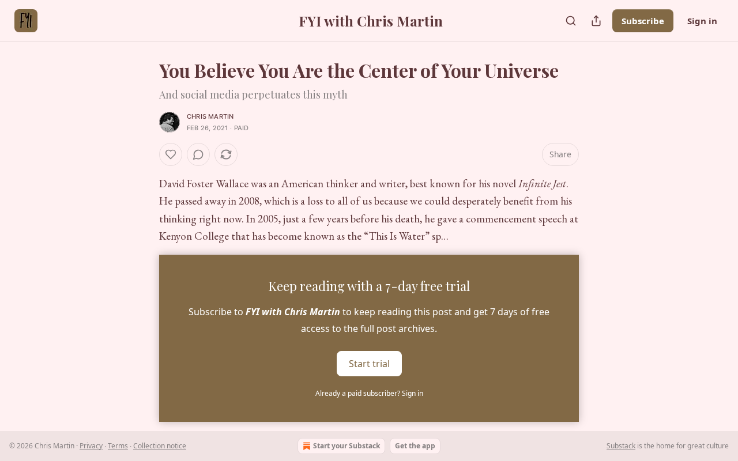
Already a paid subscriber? (369, 393)
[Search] (570, 20)
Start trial (369, 363)
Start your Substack (346, 446)
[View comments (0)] (198, 154)
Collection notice (159, 446)
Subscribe (643, 21)
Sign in (702, 21)
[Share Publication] (596, 20)
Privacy (91, 446)
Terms (118, 446)
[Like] (170, 154)
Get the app (415, 446)
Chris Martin (210, 116)
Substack (621, 446)
